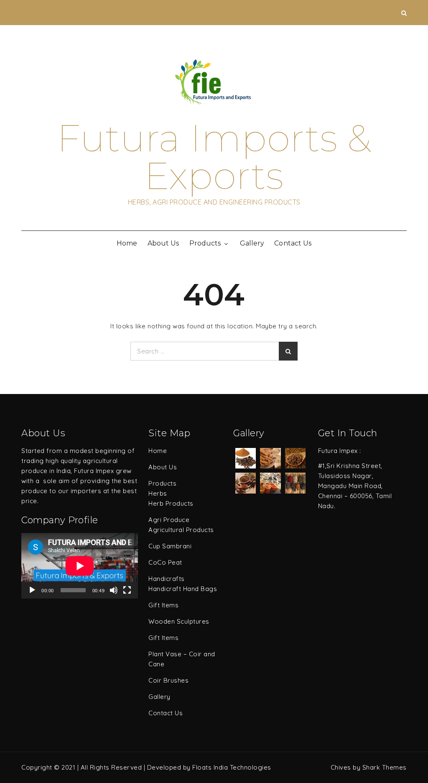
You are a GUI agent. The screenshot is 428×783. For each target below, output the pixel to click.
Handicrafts (166, 579)
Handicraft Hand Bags (182, 589)
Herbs (157, 493)
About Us (163, 243)
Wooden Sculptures (178, 621)
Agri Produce (168, 520)
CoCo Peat (165, 562)
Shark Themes (384, 767)
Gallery (252, 243)
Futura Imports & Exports (214, 157)
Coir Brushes (168, 680)
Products (205, 243)
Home (127, 243)
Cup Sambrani (169, 546)
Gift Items (163, 605)
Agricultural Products (181, 530)
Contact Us (292, 243)
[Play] (32, 590)
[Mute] (114, 590)
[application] (79, 566)
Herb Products (171, 503)
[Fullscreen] (127, 590)
